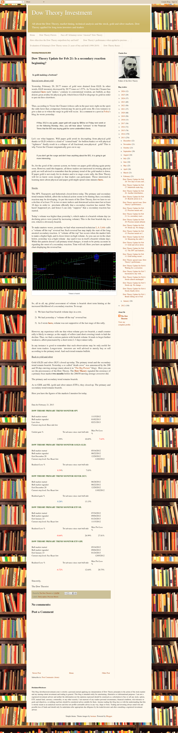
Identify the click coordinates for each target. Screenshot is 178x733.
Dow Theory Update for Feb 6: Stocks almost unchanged (134, 278)
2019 (123, 116)
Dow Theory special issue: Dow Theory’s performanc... (134, 261)
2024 (123, 98)
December (127, 140)
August (126, 155)
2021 (123, 109)
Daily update (42, 597)
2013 (123, 137)
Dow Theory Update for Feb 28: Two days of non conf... (134, 180)
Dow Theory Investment (62, 12)
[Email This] (65, 593)
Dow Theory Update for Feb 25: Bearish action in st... (133, 197)
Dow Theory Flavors (47, 35)
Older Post (106, 673)
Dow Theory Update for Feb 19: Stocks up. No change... (134, 226)
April (125, 169)
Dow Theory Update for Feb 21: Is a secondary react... (133, 215)
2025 (123, 94)
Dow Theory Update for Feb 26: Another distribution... (133, 192)
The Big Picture (82, 367)
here (43, 91)
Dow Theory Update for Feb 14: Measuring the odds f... (134, 238)
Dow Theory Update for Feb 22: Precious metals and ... (133, 209)
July (125, 158)
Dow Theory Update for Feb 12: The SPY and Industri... (134, 249)
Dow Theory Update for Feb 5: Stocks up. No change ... (134, 284)
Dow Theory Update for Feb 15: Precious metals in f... (133, 232)
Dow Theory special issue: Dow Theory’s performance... (134, 203)
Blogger (109, 716)
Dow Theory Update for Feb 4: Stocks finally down (134, 289)
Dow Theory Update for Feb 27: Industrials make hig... (133, 186)
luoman (93, 716)
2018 (123, 119)
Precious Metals (53, 597)
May (125, 165)
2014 (123, 134)
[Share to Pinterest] (75, 593)
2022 (123, 105)
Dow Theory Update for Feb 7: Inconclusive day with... (134, 272)
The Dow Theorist (124, 317)
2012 (123, 305)
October (126, 147)
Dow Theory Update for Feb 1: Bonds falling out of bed (134, 295)
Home (32, 35)
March (126, 172)
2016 (123, 127)
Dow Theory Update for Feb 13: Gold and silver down (133, 243)
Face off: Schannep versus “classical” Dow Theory (81, 35)
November (127, 144)
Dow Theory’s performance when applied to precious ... (106, 40)
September (127, 151)
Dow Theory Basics (112, 45)
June (125, 162)
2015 (123, 130)
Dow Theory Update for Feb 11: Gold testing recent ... (133, 255)
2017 (123, 123)
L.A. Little (101, 227)
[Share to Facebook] (73, 593)
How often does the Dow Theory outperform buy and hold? (54, 40)
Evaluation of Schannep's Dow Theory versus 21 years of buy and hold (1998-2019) (64, 45)
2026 (123, 91)
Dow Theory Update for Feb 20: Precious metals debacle (134, 220)
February (127, 176)
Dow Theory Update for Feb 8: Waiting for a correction (134, 266)
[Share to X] (70, 593)
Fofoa (106, 111)
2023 (123, 102)
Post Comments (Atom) (50, 677)
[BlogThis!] (68, 593)
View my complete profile (124, 323)
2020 (123, 112)
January (126, 301)
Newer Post (36, 673)
